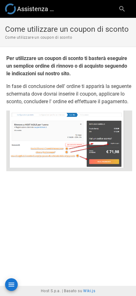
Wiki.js (89, 291)
